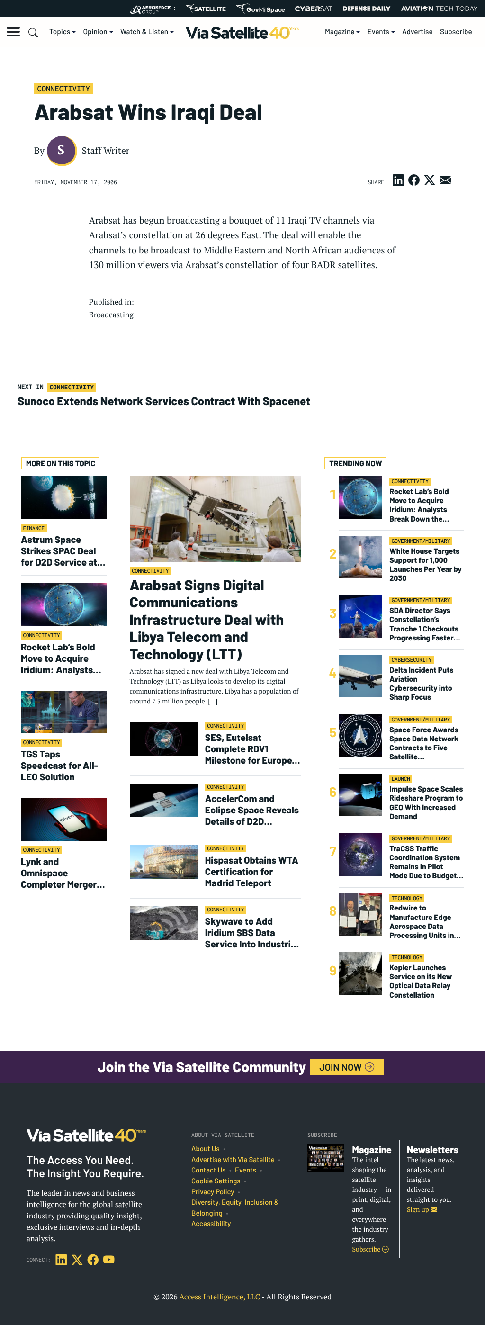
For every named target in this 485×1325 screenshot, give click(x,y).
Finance (34, 528)
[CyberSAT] (313, 8)
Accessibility (211, 1223)
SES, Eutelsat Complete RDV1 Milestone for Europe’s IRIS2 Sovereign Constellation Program (252, 748)
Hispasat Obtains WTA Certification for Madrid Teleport (251, 871)
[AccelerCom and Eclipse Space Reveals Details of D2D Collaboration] (164, 799)
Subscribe (456, 31)
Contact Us (208, 1170)
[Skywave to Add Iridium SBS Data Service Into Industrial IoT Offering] (164, 922)
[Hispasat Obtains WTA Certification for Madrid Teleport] (164, 860)
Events (378, 31)
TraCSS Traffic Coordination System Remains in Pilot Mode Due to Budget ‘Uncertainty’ (424, 862)
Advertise (417, 31)
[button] (13, 31)
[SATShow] (205, 8)
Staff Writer (106, 150)
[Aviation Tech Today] (439, 8)
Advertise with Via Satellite (233, 1159)
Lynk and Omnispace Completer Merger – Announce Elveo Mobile (62, 873)
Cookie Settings (216, 1181)
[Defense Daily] (366, 8)
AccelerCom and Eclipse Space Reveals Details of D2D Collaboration (252, 810)
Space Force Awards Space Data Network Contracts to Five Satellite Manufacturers (423, 743)
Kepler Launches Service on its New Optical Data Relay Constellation (420, 981)
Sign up (419, 1209)
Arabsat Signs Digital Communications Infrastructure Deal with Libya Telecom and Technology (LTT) (207, 620)
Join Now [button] (341, 1067)
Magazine (340, 31)
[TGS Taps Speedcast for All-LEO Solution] (64, 711)
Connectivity (63, 88)
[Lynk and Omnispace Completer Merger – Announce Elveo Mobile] (64, 818)
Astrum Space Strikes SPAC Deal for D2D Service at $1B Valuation (59, 550)
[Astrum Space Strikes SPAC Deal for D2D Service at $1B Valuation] (64, 497)
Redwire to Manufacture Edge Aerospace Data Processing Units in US (421, 921)
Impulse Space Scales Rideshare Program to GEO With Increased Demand (426, 802)
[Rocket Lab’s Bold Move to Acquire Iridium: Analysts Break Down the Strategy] (64, 604)
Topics (59, 31)
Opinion (95, 31)
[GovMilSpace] (260, 8)
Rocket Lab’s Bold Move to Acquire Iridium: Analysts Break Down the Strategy (58, 658)
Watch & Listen (144, 31)
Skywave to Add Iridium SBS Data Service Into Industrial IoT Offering (251, 932)
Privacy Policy (212, 1192)
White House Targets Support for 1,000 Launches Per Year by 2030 (425, 565)
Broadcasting (111, 314)
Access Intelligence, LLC (219, 1296)
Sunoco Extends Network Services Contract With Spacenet (164, 400)
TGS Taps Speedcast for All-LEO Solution (59, 765)
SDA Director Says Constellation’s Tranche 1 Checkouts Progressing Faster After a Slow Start (423, 624)
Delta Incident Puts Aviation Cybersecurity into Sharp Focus (421, 684)
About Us (205, 1149)
